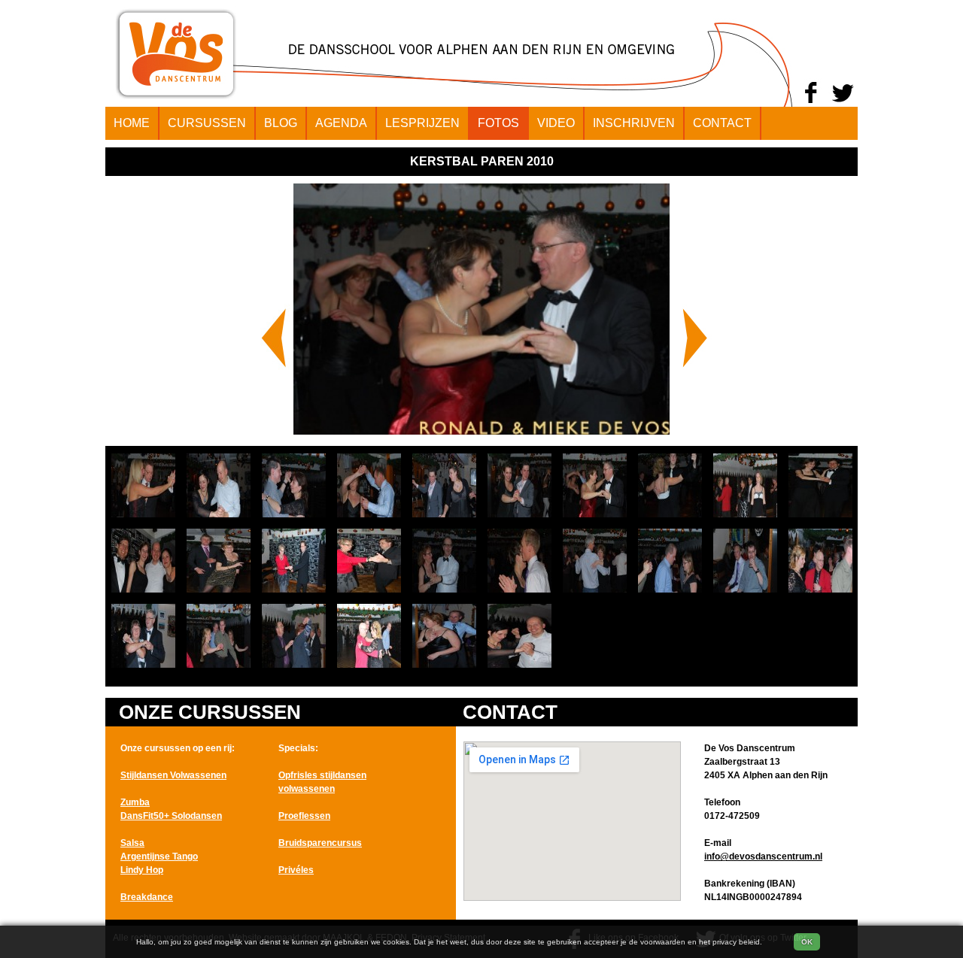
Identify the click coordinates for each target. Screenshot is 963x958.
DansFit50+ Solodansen (171, 816)
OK (807, 942)
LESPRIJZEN (422, 123)
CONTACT (722, 123)
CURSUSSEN (207, 123)
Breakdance (146, 897)
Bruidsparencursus (320, 843)
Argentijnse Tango (159, 856)
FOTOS (498, 123)
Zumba (135, 802)
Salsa (132, 843)
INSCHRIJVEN (634, 123)
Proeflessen (304, 816)
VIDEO (556, 123)
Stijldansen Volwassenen (173, 775)
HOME (132, 123)
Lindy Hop (141, 870)
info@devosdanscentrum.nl (763, 856)
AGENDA (341, 123)
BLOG (280, 123)
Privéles (296, 870)
